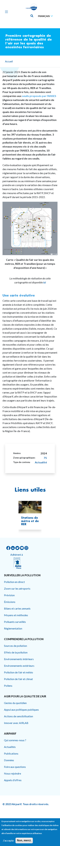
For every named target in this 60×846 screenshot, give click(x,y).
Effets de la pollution (16, 652)
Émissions (9, 601)
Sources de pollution (15, 645)
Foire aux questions (15, 766)
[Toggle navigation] (5, 11)
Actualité (41, 462)
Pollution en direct (14, 581)
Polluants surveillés (15, 621)
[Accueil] (31, 7)
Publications (11, 753)
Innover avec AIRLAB (16, 722)
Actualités (10, 746)
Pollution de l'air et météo (18, 672)
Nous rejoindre (12, 773)
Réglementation (13, 628)
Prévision (9, 595)
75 (45, 457)
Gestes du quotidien (15, 702)
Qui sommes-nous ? (15, 740)
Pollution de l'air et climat (18, 679)
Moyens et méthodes (16, 615)
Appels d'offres (13, 780)
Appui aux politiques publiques (21, 709)
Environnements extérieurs (19, 665)
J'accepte (8, 840)
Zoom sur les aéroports (17, 588)
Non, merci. (24, 840)
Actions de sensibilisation (18, 716)
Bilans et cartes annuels (17, 608)
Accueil (9, 61)
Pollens (8, 685)
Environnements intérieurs (19, 659)
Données (9, 760)
